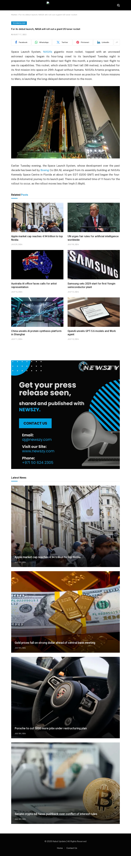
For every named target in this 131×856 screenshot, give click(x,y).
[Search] (118, 5)
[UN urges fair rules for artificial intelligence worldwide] (94, 217)
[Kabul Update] (65, 5)
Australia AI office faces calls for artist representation (34, 285)
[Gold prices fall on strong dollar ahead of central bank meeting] (65, 612)
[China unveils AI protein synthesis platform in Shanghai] (37, 312)
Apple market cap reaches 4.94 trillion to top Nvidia (37, 238)
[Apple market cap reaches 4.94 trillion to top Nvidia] (37, 217)
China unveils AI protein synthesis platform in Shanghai (36, 333)
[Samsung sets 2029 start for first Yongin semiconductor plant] (94, 264)
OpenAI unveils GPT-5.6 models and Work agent (92, 333)
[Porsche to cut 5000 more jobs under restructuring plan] (65, 697)
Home (14, 15)
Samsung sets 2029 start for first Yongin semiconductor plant (91, 285)
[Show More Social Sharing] (117, 42)
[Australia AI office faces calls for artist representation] (37, 264)
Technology (19, 23)
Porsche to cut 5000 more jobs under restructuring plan (51, 728)
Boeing (44, 170)
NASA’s (47, 51)
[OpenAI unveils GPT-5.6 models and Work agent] (94, 312)
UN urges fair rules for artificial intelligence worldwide (93, 238)
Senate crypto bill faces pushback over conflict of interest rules (56, 814)
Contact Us (71, 848)
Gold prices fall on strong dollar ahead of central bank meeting (55, 642)
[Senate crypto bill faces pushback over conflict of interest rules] (65, 783)
